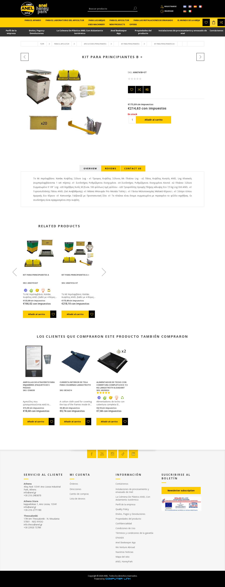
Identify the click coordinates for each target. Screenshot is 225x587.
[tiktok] (123, 454)
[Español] (195, 6)
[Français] (200, 6)
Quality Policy (122, 509)
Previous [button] (15, 272)
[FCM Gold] (37, 290)
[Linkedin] (133, 454)
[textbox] (110, 8)
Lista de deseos (77, 498)
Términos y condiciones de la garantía (134, 532)
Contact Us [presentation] (132, 168)
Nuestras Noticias (124, 552)
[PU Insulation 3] (48, 290)
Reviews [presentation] (110, 168)
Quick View (41, 253)
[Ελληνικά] (184, 6)
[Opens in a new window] (118, 578)
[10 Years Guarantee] (25, 290)
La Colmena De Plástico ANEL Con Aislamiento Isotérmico (80, 32)
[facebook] (91, 454)
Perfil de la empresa (11, 32)
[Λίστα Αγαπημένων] (206, 22)
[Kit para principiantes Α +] (200, 57)
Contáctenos (216, 30)
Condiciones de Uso (125, 528)
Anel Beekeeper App (119, 32)
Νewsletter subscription (181, 490)
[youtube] (102, 454)
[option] (40, 277)
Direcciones (75, 489)
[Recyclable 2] (122, 399)
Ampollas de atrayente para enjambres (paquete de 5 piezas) (39, 385)
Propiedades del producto (143, 32)
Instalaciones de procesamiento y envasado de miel (183, 32)
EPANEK (120, 537)
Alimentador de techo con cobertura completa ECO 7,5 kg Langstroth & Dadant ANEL (112, 386)
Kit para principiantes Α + (75, 274)
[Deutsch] (184, 11)
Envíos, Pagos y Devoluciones (36, 32)
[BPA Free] (31, 290)
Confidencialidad (124, 523)
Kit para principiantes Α (36, 274)
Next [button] (103, 272)
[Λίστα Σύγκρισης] (221, 22)
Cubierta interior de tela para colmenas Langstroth (75, 383)
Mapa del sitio (122, 556)
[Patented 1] (43, 290)
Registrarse (170, 6)
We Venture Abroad (125, 547)
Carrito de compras (79, 493)
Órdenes (74, 483)
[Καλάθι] (213, 22)
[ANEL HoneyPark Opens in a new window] (41, 9)
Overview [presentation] (90, 168)
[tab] (90, 168)
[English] (190, 6)
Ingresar (168, 11)
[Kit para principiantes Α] (25, 57)
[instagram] (112, 454)
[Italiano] (190, 11)
